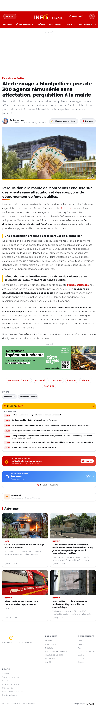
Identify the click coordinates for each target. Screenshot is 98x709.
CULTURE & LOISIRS (54, 655)
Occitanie (57, 380)
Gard (80, 641)
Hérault (86, 380)
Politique (49, 386)
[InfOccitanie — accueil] (49, 16)
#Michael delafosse (28, 397)
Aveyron (81, 658)
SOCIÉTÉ (70, 24)
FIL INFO (7, 24)
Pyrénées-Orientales (87, 651)
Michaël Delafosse (78, 284)
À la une (71, 380)
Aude (80, 648)
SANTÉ (48, 662)
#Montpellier (9, 397)
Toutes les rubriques (11, 677)
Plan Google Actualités (12, 691)
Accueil (5, 673)
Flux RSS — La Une (10, 684)
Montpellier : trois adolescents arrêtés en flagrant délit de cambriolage (69, 604)
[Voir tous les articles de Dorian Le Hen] (5, 121)
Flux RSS (6, 681)
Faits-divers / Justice (13, 78)
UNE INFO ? (77, 16)
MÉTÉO (41, 24)
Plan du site (7, 688)
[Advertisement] (49, 52)
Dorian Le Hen (17, 120)
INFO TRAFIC (55, 24)
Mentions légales (9, 695)
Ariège (81, 662)
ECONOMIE (50, 658)
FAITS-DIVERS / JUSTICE (56, 651)
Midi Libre (65, 208)
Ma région (25, 24)
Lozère (81, 655)
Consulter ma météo (50, 485)
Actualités (40, 380)
